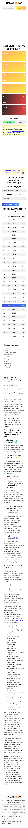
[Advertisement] (14, 28)
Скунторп (7, 359)
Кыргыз (4, 821)
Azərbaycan (10, 816)
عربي (15, 816)
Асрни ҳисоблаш (14, 194)
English (4, 816)
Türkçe (20, 816)
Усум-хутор (7, 365)
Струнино (7, 367)
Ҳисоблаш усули (14, 187)
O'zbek (15, 819)
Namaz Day (13, 404)
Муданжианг (8, 363)
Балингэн (7, 357)
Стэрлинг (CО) (8, 361)
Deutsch (9, 823)
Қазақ (9, 821)
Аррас (6, 348)
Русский (9, 819)
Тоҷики (13, 821)
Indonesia (19, 821)
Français (4, 819)
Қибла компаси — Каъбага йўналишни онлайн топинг (12, 172)
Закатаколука (8, 354)
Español (4, 823)
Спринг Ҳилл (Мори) (10, 352)
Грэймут (6, 350)
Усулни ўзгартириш (10, 204)
